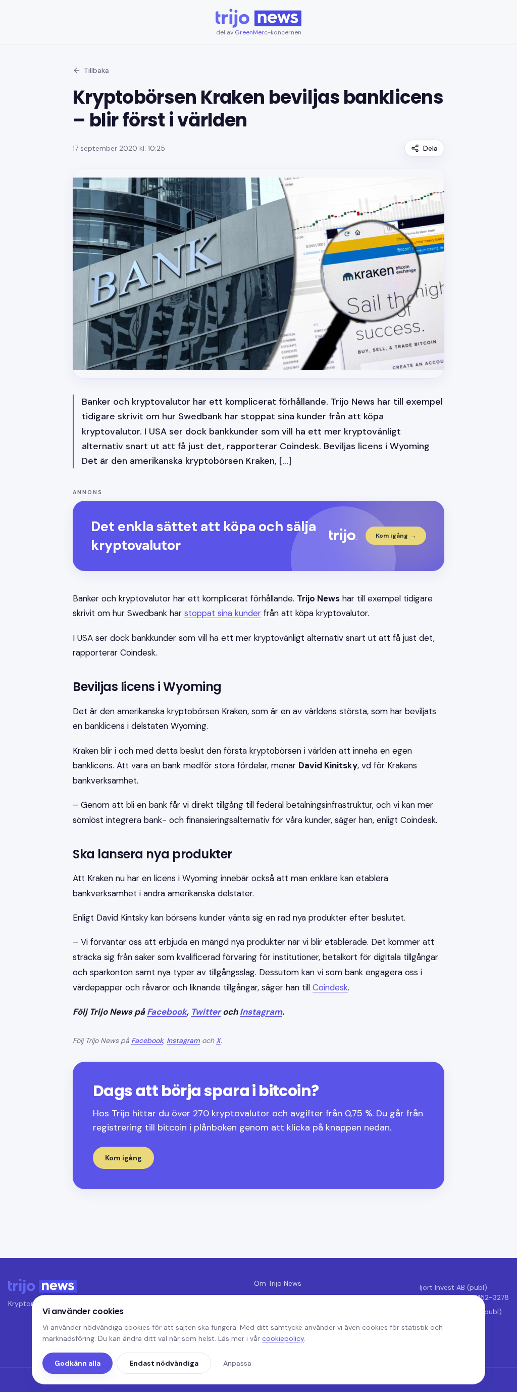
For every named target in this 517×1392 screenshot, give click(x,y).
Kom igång (123, 1157)
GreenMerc (251, 32)
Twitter (206, 1011)
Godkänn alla (77, 1363)
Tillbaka (96, 70)
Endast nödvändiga (163, 1363)
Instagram (261, 1011)
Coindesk (330, 987)
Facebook (167, 1011)
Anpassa (237, 1363)
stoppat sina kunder (222, 613)
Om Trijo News (277, 1283)
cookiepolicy (283, 1338)
